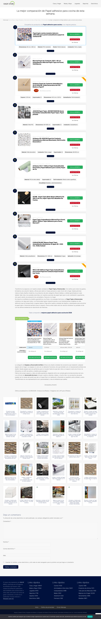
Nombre (6, 542)
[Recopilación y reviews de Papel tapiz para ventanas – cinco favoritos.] (74, 403)
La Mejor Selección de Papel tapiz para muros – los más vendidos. (26, 501)
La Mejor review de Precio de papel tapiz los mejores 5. (90, 479)
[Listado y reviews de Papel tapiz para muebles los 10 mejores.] (58, 469)
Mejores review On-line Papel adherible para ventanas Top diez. (10, 435)
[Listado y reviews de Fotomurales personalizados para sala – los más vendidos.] (26, 469)
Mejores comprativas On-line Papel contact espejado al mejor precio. (26, 457)
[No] (99, 616)
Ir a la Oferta (74, 34)
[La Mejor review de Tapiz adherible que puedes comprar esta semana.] (42, 448)
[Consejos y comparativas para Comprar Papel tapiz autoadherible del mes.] (10, 448)
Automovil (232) (59, 596)
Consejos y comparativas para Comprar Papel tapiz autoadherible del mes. (10, 457)
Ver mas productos (21, 318)
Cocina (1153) (58, 585)
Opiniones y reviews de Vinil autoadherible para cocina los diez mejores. (42, 501)
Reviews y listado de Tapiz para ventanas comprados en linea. (90, 501)
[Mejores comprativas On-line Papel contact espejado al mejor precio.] (26, 448)
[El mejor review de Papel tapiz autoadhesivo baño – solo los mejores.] (58, 448)
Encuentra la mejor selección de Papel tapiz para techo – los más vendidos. (74, 479)
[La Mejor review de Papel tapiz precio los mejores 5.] (42, 426)
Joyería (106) (82, 585)
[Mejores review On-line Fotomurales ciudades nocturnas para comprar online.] (58, 492)
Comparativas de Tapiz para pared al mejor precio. (74, 456)
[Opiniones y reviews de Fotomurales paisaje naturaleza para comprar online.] (58, 403)
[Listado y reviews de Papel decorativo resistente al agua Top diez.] (74, 426)
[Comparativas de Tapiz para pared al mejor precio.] (74, 448)
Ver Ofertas (75, 42)
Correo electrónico (9, 548)
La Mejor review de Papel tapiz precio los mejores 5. (42, 435)
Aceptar (90, 616)
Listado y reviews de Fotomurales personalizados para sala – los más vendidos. (26, 479)
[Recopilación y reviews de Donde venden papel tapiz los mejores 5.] (90, 426)
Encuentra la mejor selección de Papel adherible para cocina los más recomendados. (10, 413)
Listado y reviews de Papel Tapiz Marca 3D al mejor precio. (90, 457)
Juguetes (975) (33, 590)
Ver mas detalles (35, 357)
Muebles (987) (83, 598)
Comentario (7, 521)
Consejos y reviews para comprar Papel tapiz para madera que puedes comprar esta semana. (74, 502)
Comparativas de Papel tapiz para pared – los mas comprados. (42, 479)
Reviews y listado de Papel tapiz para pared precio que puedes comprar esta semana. (90, 413)
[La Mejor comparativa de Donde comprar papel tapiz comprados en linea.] (26, 426)
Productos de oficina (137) (86, 588)
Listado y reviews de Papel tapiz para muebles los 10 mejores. (58, 479)
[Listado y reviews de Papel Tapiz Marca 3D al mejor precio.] (90, 448)
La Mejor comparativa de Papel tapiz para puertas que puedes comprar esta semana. (42, 413)
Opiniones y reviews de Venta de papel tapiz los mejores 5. (58, 435)
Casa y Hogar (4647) (35, 585)
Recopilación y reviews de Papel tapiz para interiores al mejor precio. (26, 412)
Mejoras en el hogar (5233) (87, 593)
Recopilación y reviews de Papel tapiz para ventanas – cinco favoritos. (74, 412)
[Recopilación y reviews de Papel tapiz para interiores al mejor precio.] (26, 403)
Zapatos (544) (33, 596)
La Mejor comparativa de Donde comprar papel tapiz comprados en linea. (26, 435)
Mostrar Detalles (50, 74)
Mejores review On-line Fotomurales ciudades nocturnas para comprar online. (58, 502)
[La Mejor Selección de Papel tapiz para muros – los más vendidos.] (26, 492)
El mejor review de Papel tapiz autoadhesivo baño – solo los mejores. (58, 457)
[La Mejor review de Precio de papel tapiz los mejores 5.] (90, 469)
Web (4, 555)
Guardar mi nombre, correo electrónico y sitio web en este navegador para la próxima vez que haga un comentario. (40, 562)
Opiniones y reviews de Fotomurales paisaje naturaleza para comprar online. (58, 413)
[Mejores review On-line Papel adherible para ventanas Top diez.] (10, 426)
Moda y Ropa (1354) (35, 588)
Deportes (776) (33, 593)
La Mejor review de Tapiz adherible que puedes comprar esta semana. (42, 457)
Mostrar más (50, 51)
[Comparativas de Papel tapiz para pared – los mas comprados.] (42, 469)
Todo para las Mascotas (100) (87, 590)
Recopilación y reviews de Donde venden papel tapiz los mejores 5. (90, 435)
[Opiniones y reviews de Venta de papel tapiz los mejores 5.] (58, 426)
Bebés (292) (57, 593)
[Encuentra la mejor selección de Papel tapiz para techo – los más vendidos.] (74, 469)
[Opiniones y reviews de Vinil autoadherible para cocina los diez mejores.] (42, 492)
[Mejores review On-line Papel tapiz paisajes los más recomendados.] (10, 469)
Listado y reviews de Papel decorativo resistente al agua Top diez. (74, 435)
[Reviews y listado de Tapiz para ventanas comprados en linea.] (90, 492)
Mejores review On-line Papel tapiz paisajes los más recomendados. (10, 479)
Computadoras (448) (60, 590)
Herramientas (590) (84, 596)
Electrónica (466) (34, 598)
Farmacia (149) (58, 598)
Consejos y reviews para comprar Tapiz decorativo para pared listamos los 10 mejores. (10, 502)
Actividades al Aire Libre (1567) (63, 588)
